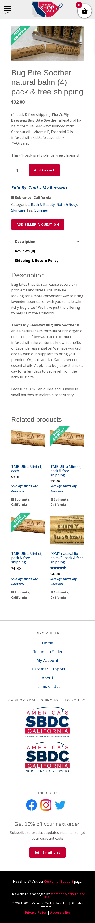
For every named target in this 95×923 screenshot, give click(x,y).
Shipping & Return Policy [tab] (36, 260)
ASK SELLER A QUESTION (38, 224)
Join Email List (47, 852)
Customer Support (47, 669)
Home (47, 643)
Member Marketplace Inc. (65, 895)
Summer (41, 210)
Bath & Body (67, 204)
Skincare (18, 210)
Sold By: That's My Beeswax (39, 187)
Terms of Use (48, 686)
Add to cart (44, 170)
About (47, 677)
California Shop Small (47, 9)
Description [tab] (25, 241)
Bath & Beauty (43, 204)
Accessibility (60, 912)
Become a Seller (47, 651)
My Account (47, 660)
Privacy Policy (36, 912)
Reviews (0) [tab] (25, 251)
